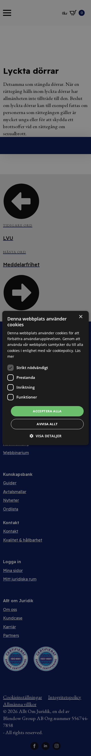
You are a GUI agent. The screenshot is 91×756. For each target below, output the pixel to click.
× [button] (80, 317)
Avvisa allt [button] (47, 424)
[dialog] (45, 378)
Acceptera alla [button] (47, 411)
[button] (45, 436)
